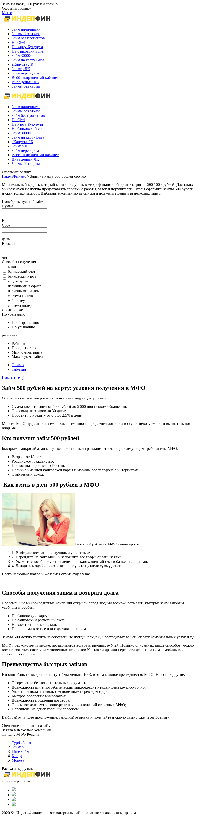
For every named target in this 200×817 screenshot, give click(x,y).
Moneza (18, 760)
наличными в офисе (24, 286)
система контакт (21, 296)
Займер (18, 747)
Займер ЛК (21, 146)
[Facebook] (14, 800)
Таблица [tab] (19, 369)
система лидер (20, 305)
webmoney (16, 301)
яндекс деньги (19, 281)
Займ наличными (26, 107)
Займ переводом (25, 150)
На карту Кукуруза (27, 124)
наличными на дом (24, 291)
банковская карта (22, 276)
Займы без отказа (26, 111)
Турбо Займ (21, 743)
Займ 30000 (21, 133)
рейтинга (9, 335)
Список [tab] (18, 365)
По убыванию (13, 314)
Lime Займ (20, 751)
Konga (17, 756)
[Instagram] (14, 804)
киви (12, 266)
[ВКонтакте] (14, 790)
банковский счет (21, 271)
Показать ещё (13, 377)
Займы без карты (26, 164)
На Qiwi (18, 120)
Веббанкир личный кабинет (35, 155)
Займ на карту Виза (28, 137)
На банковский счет (28, 129)
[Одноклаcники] (14, 795)
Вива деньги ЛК (25, 159)
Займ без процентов (28, 115)
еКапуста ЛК (22, 142)
